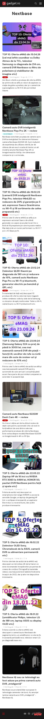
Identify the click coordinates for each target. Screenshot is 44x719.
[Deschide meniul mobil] (40, 3)
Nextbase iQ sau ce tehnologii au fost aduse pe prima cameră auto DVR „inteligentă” (21, 680)
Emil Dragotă (14, 77)
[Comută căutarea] (35, 3)
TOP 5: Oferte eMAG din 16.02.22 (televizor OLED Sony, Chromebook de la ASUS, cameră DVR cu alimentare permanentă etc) (21, 549)
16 (26, 627)
